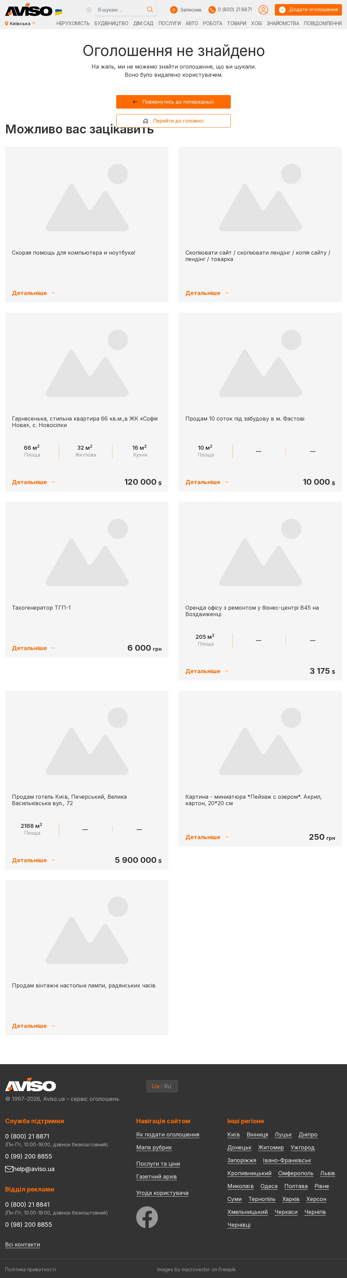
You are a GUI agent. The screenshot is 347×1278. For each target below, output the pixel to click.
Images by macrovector (183, 1269)
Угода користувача (162, 1192)
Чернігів (315, 1212)
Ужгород (303, 1147)
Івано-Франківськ (287, 1160)
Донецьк (239, 1147)
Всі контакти (22, 1244)
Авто (192, 23)
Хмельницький (247, 1212)
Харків (291, 1199)
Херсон (316, 1199)
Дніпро (308, 1134)
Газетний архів (156, 1176)
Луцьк (283, 1134)
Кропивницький (249, 1173)
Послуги (170, 23)
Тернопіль (261, 1199)
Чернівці (238, 1224)
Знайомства (283, 23)
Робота (212, 23)
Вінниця (257, 1134)
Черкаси (286, 1212)
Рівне (321, 1186)
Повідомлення (323, 23)
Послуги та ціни (158, 1163)
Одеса (269, 1186)
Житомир (271, 1147)
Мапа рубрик (154, 1147)
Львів (327, 1173)
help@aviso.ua (34, 1168)
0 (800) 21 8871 (235, 9)
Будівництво (111, 23)
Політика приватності (30, 1269)
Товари (236, 23)
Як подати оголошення (167, 1134)
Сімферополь (295, 1173)
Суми (234, 1199)
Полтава (296, 1186)
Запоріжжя (241, 1160)
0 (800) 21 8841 (27, 1204)
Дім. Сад (143, 23)
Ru (167, 1086)
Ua (155, 1086)
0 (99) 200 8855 (28, 1156)
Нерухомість (73, 23)
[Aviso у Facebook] (169, 1215)
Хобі (256, 23)
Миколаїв (240, 1186)
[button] (173, 102)
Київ (233, 1134)
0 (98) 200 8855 (28, 1224)
